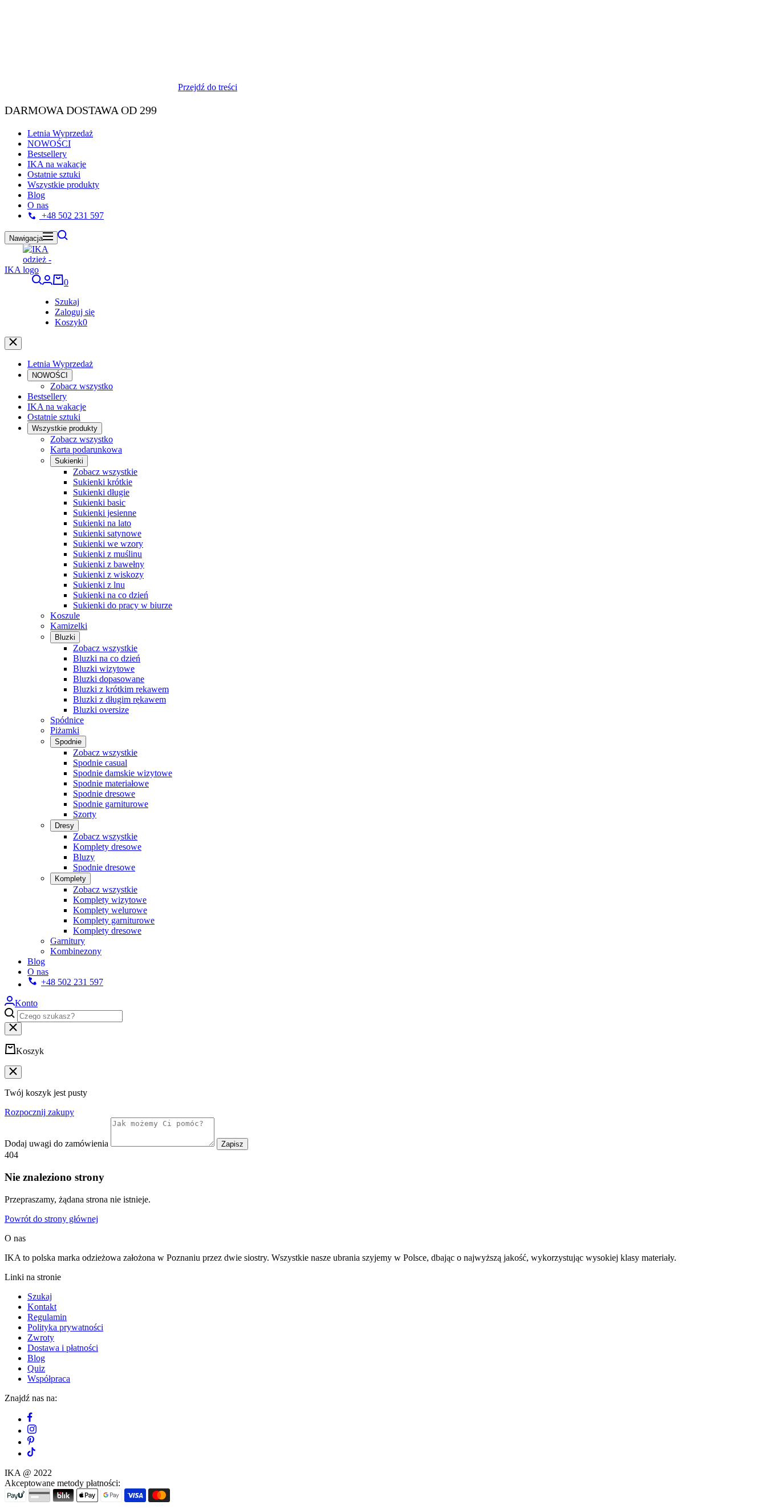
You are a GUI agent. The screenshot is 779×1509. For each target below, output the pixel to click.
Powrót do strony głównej (51, 1219)
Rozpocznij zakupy (39, 1112)
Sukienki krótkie (102, 481)
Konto (26, 1002)
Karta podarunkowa (86, 449)
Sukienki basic (99, 502)
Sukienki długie (101, 492)
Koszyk (71, 321)
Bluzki (65, 636)
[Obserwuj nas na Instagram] (31, 1430)
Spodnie (68, 741)
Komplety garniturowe (114, 920)
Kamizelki (68, 625)
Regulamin (47, 1317)
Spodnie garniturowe (110, 803)
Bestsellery (47, 154)
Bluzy (84, 856)
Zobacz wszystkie (105, 471)
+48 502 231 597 (71, 215)
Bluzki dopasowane (108, 678)
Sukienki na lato (102, 522)
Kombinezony (76, 950)
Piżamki (64, 730)
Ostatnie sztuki (53, 174)
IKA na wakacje (56, 164)
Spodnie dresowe (104, 793)
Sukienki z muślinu (107, 553)
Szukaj (67, 301)
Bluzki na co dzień (106, 658)
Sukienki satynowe (107, 533)
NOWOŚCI (49, 143)
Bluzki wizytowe (104, 668)
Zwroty (40, 1337)
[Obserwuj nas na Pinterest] (30, 1442)
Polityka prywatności (65, 1327)
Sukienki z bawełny (108, 563)
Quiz (36, 1368)
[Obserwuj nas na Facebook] (30, 1419)
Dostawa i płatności (62, 1348)
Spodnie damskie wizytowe (122, 772)
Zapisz (232, 1144)
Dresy (64, 825)
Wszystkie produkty (63, 184)
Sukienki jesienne (104, 512)
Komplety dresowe (107, 846)
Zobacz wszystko (81, 385)
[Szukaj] (63, 237)
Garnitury (67, 940)
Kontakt (41, 1307)
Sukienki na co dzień (110, 594)
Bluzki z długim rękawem (119, 699)
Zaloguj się (75, 311)
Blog (36, 195)
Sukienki (69, 460)
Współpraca (48, 1378)
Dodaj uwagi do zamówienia (56, 1143)
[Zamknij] (13, 342)
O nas (37, 205)
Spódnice (67, 719)
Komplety (70, 878)
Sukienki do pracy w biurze (122, 605)
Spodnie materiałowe (111, 783)
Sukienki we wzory (108, 543)
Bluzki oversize (101, 709)
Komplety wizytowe (110, 899)
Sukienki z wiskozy (108, 574)
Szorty (84, 813)
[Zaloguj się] (47, 282)
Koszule (65, 615)
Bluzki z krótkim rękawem (121, 688)
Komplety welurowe (110, 909)
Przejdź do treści (207, 87)
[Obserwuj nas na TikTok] (31, 1453)
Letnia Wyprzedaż (60, 133)
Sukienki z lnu (99, 584)
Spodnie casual (100, 762)
